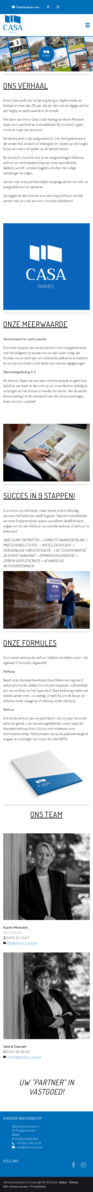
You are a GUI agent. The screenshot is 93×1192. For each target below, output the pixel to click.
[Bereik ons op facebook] (73, 1166)
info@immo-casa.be (21, 943)
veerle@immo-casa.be (24, 1057)
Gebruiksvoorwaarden (16, 1186)
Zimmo (74, 1182)
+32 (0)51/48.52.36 (28, 1143)
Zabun (63, 1182)
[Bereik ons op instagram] (83, 1166)
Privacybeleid (38, 1186)
